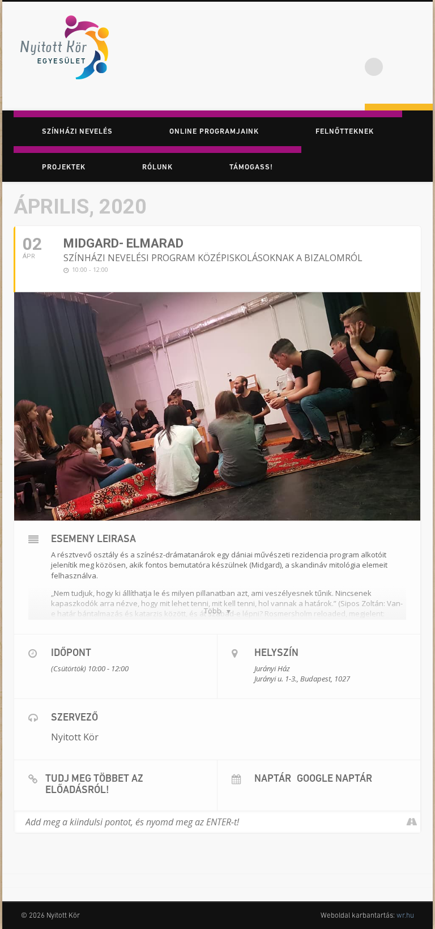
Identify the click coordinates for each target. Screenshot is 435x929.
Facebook (374, 45)
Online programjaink (214, 131)
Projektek (64, 167)
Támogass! (251, 167)
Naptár (272, 779)
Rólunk (157, 167)
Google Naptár (334, 779)
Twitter (397, 45)
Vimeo (420, 45)
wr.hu (405, 915)
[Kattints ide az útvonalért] (411, 822)
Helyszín (276, 654)
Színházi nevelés (77, 131)
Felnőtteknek (344, 131)
